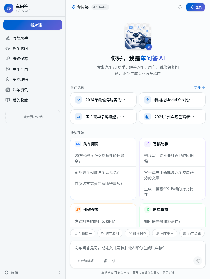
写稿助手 (85, 233)
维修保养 (139, 233)
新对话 (36, 25)
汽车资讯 (194, 233)
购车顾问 (112, 233)
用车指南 (167, 233)
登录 (198, 7)
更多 (197, 87)
